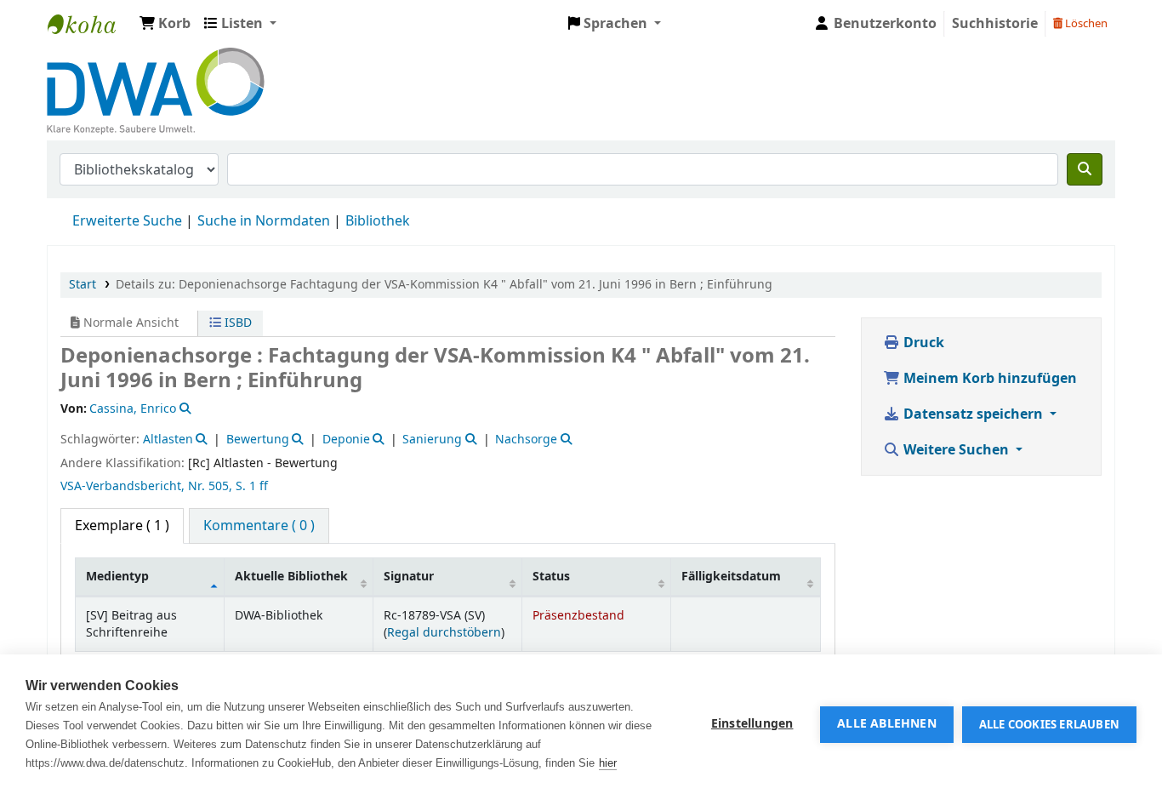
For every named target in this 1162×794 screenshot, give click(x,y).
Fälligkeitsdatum (731, 577)
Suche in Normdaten (263, 221)
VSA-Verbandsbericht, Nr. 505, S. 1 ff (164, 486)
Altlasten (168, 439)
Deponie (346, 439)
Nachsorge (526, 439)
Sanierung (432, 439)
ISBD (236, 323)
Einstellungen (752, 724)
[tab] (259, 526)
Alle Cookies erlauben (1049, 725)
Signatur (409, 577)
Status (551, 577)
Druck (922, 343)
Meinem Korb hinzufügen (988, 378)
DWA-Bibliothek (90, 24)
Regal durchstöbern (444, 633)
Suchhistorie (995, 24)
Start (82, 285)
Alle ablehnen (887, 724)
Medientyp (117, 577)
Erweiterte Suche (127, 221)
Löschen (1085, 23)
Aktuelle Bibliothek (291, 577)
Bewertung (257, 439)
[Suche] (1084, 169)
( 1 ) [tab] (122, 526)
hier (608, 763)
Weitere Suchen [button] (956, 450)
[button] (165, 24)
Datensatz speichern (973, 414)
